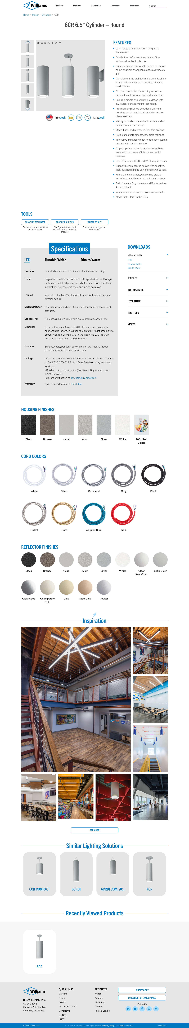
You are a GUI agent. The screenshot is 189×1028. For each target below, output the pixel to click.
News (62, 998)
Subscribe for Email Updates (142, 997)
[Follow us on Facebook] (142, 1008)
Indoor (35, 14)
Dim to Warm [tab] (90, 259)
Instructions (135, 289)
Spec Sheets (135, 254)
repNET (62, 1015)
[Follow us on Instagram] (156, 1008)
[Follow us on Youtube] (135, 1008)
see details (76, 384)
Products (59, 5)
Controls (98, 1006)
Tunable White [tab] (55, 259)
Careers (63, 993)
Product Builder (65, 222)
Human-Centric (102, 1010)
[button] (27, 46)
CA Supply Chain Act (124, 1025)
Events (62, 1002)
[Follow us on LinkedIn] (128, 1008)
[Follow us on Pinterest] (149, 1008)
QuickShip (99, 1002)
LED (130, 259)
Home (26, 14)
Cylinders (46, 14)
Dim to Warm (134, 267)
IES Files (132, 278)
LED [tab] (27, 259)
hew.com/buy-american (83, 377)
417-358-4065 (30, 1003)
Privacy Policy (108, 1025)
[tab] (34, 260)
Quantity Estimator (35, 222)
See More (94, 830)
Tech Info (133, 312)
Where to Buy (94, 222)
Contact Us (64, 1010)
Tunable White (135, 263)
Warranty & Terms (68, 1006)
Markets (77, 5)
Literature (134, 301)
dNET (61, 1019)
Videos (131, 324)
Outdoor (98, 998)
